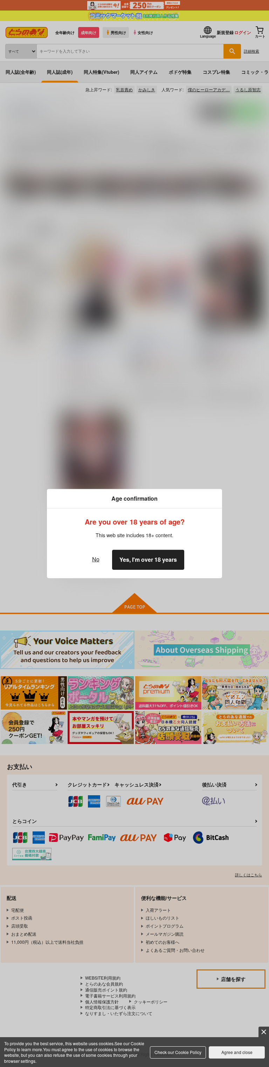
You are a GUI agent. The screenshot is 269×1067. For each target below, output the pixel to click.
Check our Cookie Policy (177, 1052)
